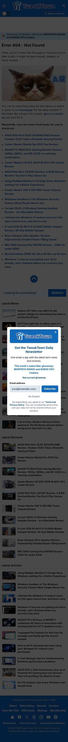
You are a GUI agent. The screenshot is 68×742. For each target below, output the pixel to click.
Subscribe (50, 388)
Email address (17, 383)
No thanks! (34, 396)
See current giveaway (34, 377)
